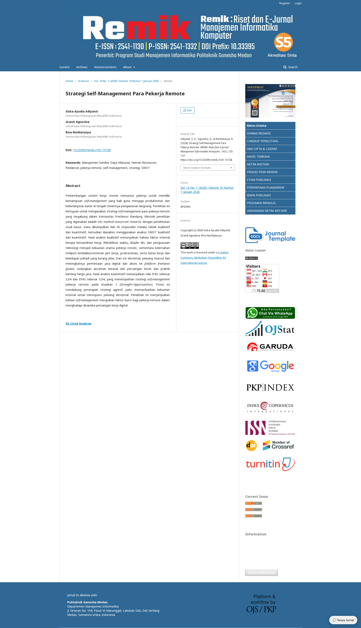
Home (69, 81)
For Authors (252, 548)
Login (298, 3)
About (127, 67)
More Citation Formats (197, 168)
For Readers (253, 541)
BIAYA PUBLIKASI (259, 195)
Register (284, 3)
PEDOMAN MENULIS (261, 203)
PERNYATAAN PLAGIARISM (265, 187)
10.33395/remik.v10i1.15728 (92, 150)
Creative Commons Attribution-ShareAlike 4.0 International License (204, 257)
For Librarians (253, 554)
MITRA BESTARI (258, 164)
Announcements (105, 67)
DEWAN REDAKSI (259, 133)
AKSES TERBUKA (258, 156)
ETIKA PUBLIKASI (259, 180)
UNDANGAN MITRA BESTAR (266, 211)
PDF (189, 110)
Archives (82, 67)
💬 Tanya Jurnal (343, 620)
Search (292, 67)
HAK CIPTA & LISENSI (262, 149)
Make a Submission (261, 573)
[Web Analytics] (251, 258)
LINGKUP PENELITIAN (262, 141)
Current (64, 67)
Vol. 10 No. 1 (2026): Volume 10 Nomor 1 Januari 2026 (126, 81)
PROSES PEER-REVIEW (262, 172)
